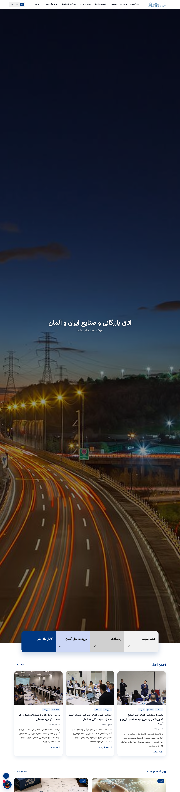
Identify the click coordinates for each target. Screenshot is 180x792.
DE (17, 4)
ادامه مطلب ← (156, 752)
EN (12, 4)
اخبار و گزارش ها (50, 4)
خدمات (123, 4)
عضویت (113, 4)
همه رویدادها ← (21, 771)
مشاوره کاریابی (85, 4)
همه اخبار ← (19, 664)
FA (22, 4)
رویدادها (37, 4)
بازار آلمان (134, 4)
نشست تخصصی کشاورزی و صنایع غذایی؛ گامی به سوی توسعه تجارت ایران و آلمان (141, 719)
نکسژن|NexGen (100, 4)
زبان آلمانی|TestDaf (68, 4)
